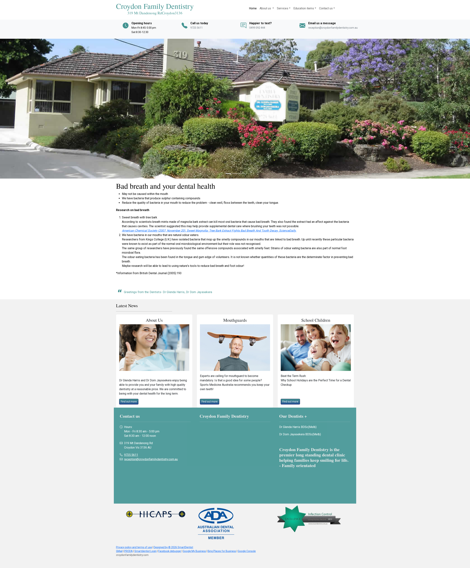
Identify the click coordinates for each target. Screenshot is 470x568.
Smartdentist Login (145, 551)
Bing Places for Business (222, 551)
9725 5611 (196, 27)
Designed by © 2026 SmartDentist (173, 547)
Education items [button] (303, 8)
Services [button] (282, 8)
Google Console (247, 551)
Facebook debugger (169, 551)
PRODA (128, 551)
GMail (119, 551)
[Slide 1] (228, 173)
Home (253, 8)
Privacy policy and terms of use (134, 547)
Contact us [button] (326, 8)
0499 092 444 (257, 27)
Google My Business (194, 551)
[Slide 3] (241, 173)
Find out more (129, 401)
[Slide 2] (235, 173)
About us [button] (266, 8)
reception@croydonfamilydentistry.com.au (333, 27)
